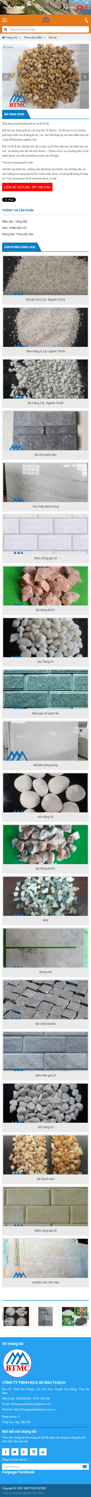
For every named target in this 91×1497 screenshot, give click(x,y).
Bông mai (45, 972)
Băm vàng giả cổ (46, 1230)
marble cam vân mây (45, 1282)
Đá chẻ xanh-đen (46, 455)
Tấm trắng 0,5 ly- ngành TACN (45, 351)
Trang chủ (11, 37)
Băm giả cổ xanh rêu (45, 713)
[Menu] (4, 20)
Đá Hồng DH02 (45, 868)
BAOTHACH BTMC (35, 1488)
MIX (45, 920)
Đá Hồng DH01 (45, 610)
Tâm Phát (37, 1493)
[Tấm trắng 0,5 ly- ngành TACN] (45, 327)
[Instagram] (33, 1451)
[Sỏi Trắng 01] (45, 637)
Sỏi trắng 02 (46, 817)
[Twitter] (18, 7)
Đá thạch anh (45, 1179)
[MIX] (45, 896)
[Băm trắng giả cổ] (45, 534)
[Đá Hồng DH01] (45, 585)
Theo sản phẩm (33, 37)
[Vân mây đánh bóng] (45, 482)
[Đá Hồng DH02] (45, 844)
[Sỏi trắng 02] (45, 792)
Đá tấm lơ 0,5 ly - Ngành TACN (45, 299)
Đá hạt (53, 37)
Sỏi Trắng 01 (45, 662)
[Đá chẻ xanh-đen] (45, 430)
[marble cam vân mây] (45, 1258)
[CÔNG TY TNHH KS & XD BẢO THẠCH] (45, 20)
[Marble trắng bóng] (45, 741)
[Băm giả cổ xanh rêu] (45, 689)
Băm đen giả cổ (46, 1075)
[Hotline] (87, 20)
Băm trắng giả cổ (45, 558)
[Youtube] (23, 7)
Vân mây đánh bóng (45, 506)
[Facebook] (14, 7)
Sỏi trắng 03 (46, 1127)
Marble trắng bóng (45, 765)
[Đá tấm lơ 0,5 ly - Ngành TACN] (45, 275)
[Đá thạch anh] (45, 1154)
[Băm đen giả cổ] (45, 1051)
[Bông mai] (45, 948)
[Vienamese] (80, 7)
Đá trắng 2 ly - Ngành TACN (45, 403)
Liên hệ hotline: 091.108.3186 (27, 187)
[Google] (24, 1451)
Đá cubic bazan (46, 1024)
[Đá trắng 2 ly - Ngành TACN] (45, 379)
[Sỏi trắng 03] (45, 1103)
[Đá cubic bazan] (45, 999)
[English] (86, 7)
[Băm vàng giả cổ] (45, 1206)
